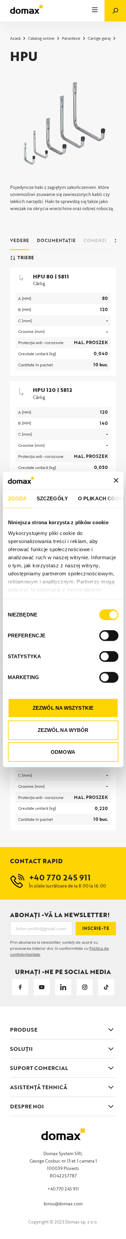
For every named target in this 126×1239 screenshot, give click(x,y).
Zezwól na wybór (63, 730)
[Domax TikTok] (106, 987)
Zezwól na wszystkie (63, 708)
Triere (25, 257)
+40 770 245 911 (63, 1188)
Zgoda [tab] (17, 498)
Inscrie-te (95, 928)
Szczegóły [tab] (52, 498)
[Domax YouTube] (42, 987)
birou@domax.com (63, 1203)
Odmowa (63, 752)
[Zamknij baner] (116, 480)
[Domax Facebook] (20, 987)
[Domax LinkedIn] (63, 987)
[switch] (108, 635)
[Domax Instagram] (85, 987)
